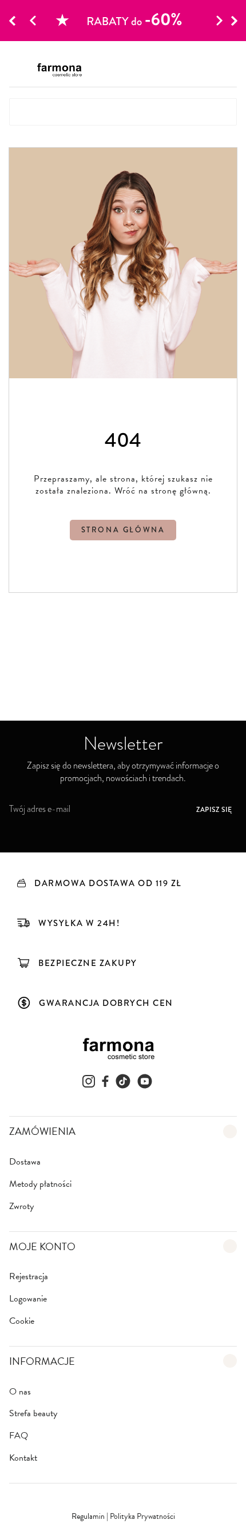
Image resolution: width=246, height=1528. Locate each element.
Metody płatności (40, 1184)
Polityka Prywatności (142, 1516)
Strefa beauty (33, 1413)
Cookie (21, 1321)
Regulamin (89, 1516)
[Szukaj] (220, 112)
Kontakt (23, 1458)
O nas (20, 1391)
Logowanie (28, 1298)
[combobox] (123, 112)
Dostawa (25, 1162)
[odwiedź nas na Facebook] (105, 1081)
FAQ (18, 1435)
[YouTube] (144, 1081)
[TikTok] (123, 1081)
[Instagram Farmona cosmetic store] (88, 1081)
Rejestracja (28, 1276)
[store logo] (62, 70)
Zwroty (21, 1206)
